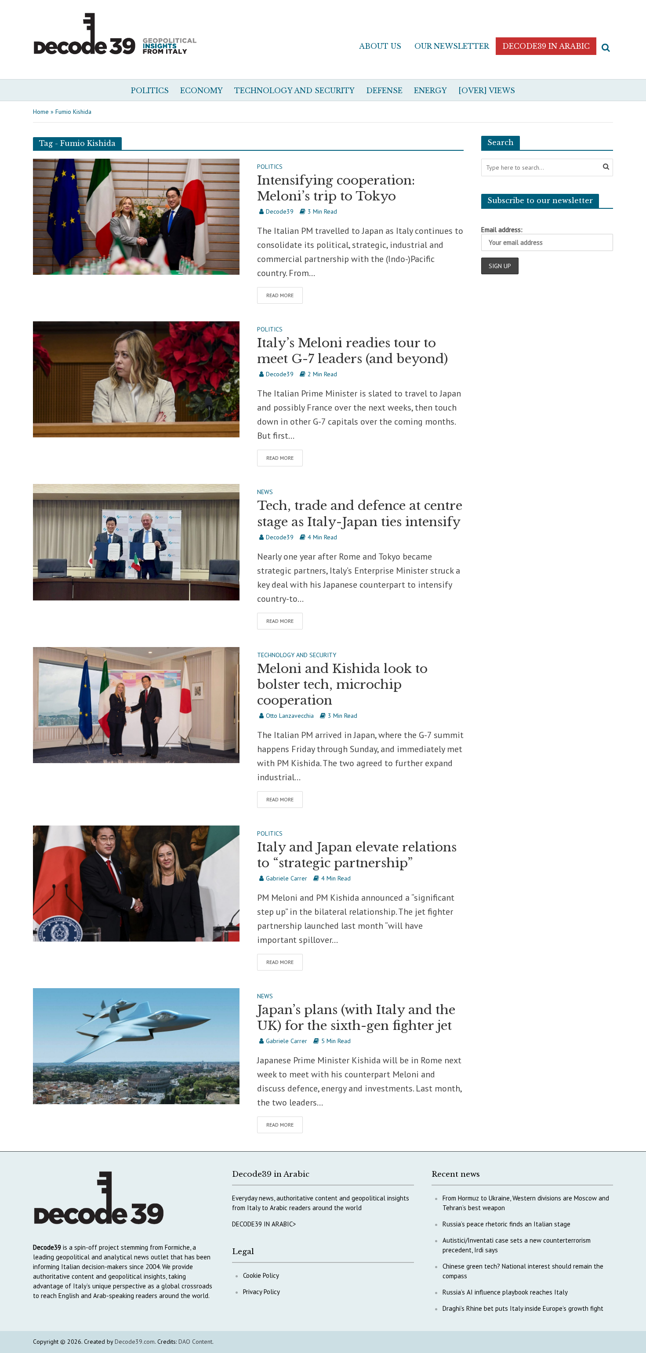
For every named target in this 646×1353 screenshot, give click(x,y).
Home (41, 112)
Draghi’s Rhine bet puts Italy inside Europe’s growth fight (523, 1308)
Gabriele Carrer (286, 878)
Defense (384, 90)
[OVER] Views (486, 90)
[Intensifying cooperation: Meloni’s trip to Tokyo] (136, 216)
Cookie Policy (261, 1275)
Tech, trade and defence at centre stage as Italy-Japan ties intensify (359, 513)
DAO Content (195, 1342)
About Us (380, 46)
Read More (280, 295)
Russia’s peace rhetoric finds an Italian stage (506, 1224)
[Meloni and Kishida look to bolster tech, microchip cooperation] (136, 704)
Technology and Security (294, 90)
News (265, 492)
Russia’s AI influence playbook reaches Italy (505, 1292)
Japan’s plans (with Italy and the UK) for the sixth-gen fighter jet (356, 1017)
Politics (150, 90)
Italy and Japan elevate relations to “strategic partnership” (357, 855)
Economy (201, 90)
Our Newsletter (451, 46)
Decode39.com (135, 1342)
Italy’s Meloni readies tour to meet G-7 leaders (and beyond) (352, 351)
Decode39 (280, 211)
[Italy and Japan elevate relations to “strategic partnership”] (136, 882)
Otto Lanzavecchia (290, 716)
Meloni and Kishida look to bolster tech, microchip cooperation (342, 684)
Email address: (502, 230)
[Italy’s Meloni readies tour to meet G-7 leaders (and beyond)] (136, 378)
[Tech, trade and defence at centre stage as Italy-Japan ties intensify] (136, 541)
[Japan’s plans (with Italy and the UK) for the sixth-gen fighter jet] (136, 1045)
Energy (430, 90)
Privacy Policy (261, 1292)
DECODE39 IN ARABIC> (264, 1224)
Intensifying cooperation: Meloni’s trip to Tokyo (336, 188)
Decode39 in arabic (546, 46)
